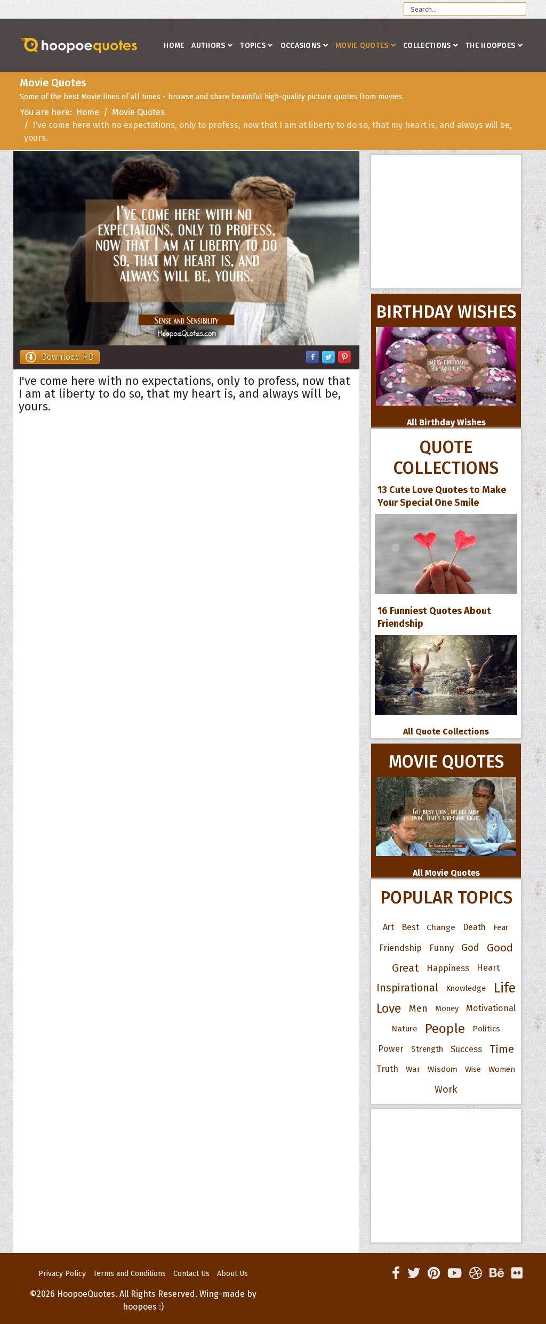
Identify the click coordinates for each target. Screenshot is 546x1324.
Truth (387, 1069)
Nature (404, 1028)
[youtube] (454, 1273)
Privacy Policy (62, 1273)
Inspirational (407, 988)
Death (474, 927)
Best (410, 927)
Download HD (68, 357)
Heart (488, 968)
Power (391, 1049)
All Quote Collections (446, 731)
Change (441, 927)
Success (466, 1049)
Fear (501, 927)
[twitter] (413, 1273)
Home (174, 45)
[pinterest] (434, 1273)
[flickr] (517, 1273)
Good (500, 947)
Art (388, 927)
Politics (486, 1029)
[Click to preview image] (186, 248)
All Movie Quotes (446, 873)
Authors (208, 45)
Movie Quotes (362, 45)
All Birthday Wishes (446, 422)
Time (501, 1049)
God (470, 948)
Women (502, 1069)
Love (389, 1008)
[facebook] (396, 1273)
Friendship (400, 947)
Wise (473, 1069)
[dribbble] (475, 1273)
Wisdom (442, 1069)
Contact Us (191, 1273)
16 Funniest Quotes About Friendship (434, 617)
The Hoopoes (490, 45)
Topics (253, 45)
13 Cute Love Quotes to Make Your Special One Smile (442, 496)
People (445, 1029)
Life (504, 988)
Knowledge (466, 988)
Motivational (491, 1008)
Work (446, 1089)
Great (405, 968)
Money (447, 1008)
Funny (441, 947)
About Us (232, 1273)
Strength (427, 1049)
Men (418, 1008)
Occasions (300, 45)
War (413, 1069)
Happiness (448, 968)
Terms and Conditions (129, 1273)
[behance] (496, 1273)
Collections (427, 45)
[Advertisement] (446, 221)
